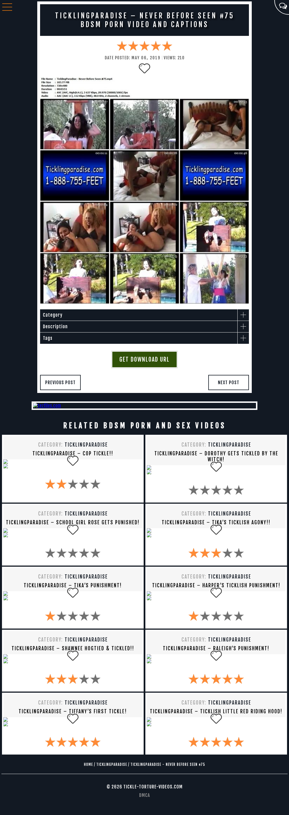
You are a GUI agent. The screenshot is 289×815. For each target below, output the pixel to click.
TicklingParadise (86, 445)
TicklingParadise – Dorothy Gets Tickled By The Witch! (216, 456)
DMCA (144, 795)
